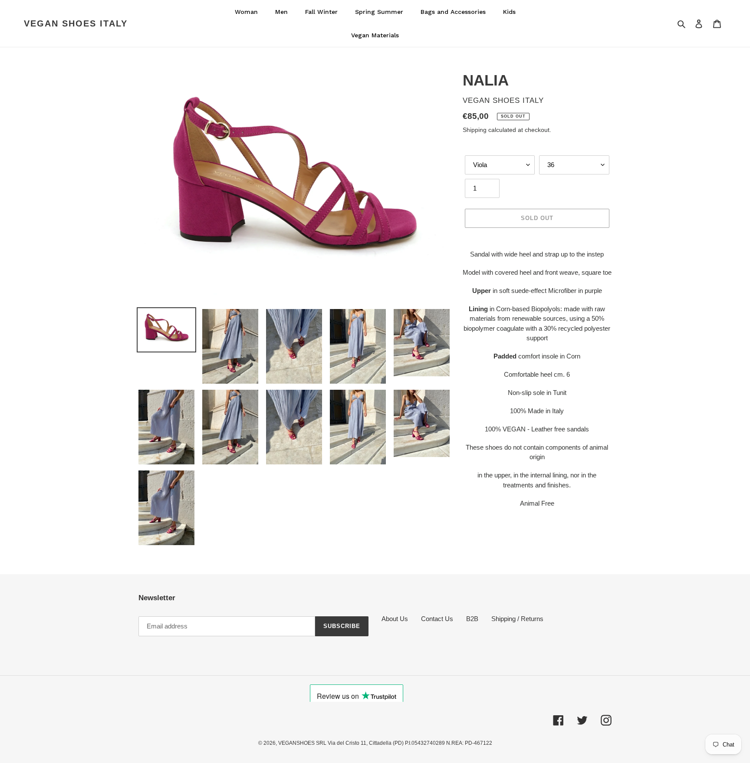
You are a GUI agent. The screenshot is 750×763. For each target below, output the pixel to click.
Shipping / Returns (517, 618)
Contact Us (437, 618)
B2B (472, 618)
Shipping (475, 129)
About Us (395, 618)
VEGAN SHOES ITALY (76, 23)
